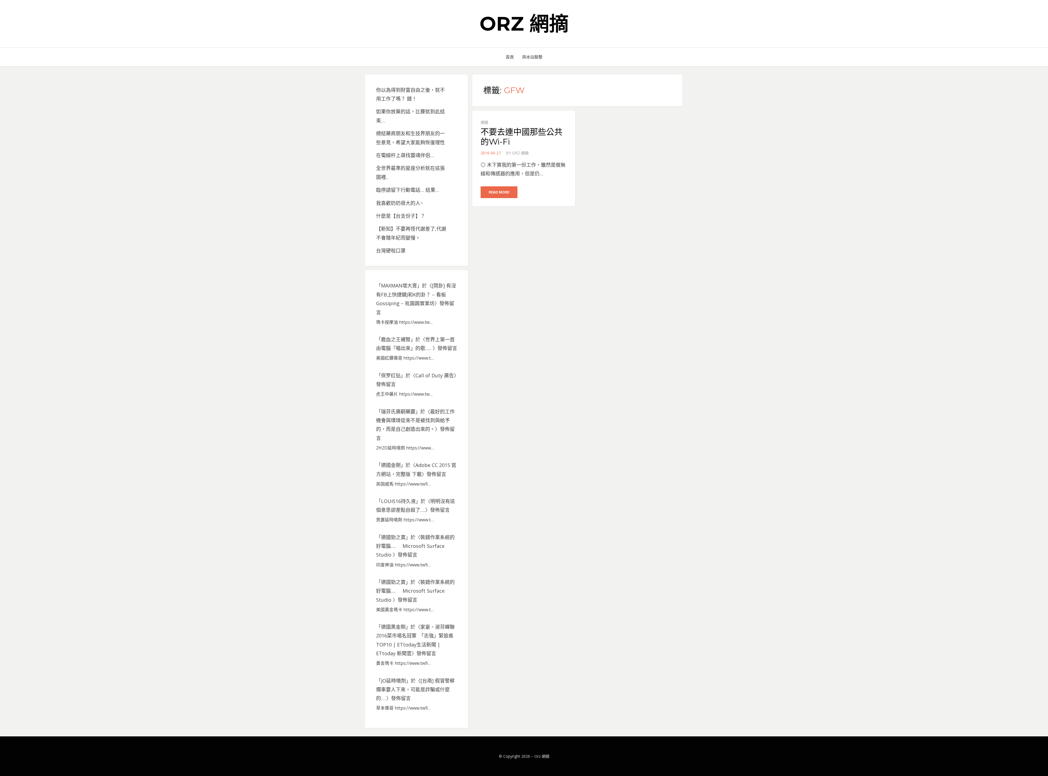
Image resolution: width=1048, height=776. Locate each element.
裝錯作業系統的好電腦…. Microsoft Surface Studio (415, 546)
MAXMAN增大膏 (399, 285)
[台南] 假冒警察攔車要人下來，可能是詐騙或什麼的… (415, 689)
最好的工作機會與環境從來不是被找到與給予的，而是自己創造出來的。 (415, 420)
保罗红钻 (391, 375)
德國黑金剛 (393, 627)
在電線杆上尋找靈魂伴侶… (405, 155)
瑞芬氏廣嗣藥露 (398, 411)
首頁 (510, 57)
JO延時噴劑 (393, 680)
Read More (499, 192)
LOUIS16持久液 (398, 501)
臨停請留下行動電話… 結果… (407, 190)
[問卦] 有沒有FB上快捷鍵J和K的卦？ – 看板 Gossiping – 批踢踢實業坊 (416, 294)
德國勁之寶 (393, 537)
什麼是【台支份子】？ (400, 216)
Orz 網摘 (524, 23)
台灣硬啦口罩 (391, 250)
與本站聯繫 (532, 57)
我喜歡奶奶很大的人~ (399, 203)
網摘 (484, 122)
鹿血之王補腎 (395, 339)
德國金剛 (391, 465)
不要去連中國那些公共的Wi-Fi (521, 137)
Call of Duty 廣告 (434, 375)
